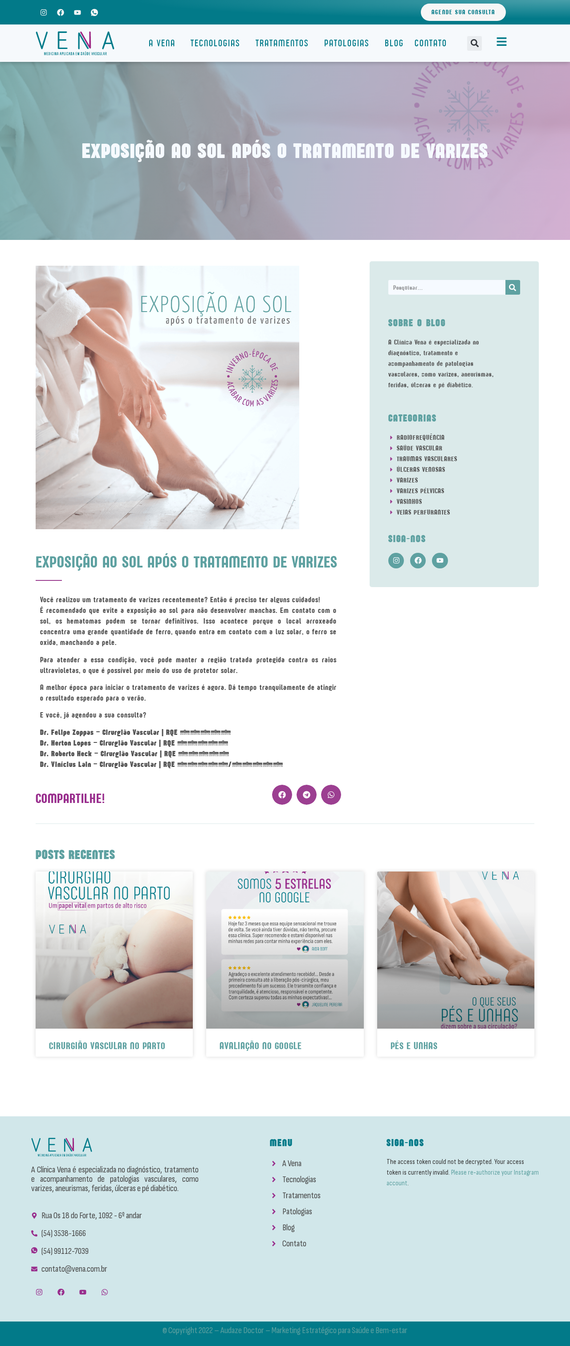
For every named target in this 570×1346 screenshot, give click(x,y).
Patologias (347, 43)
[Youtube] (77, 12)
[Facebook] (60, 12)
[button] (474, 43)
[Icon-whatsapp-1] (94, 12)
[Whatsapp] (105, 1292)
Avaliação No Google (261, 1046)
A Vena (162, 43)
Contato (431, 43)
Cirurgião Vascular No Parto (107, 1046)
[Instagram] (43, 12)
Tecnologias (215, 43)
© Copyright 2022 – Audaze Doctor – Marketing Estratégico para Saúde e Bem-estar (285, 1330)
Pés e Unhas (414, 1046)
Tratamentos (282, 43)
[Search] (512, 287)
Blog (394, 43)
